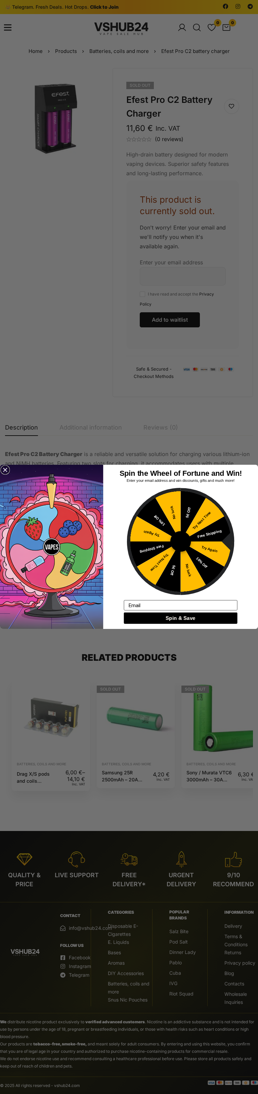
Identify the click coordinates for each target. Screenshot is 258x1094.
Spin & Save (180, 618)
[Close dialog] (5, 470)
